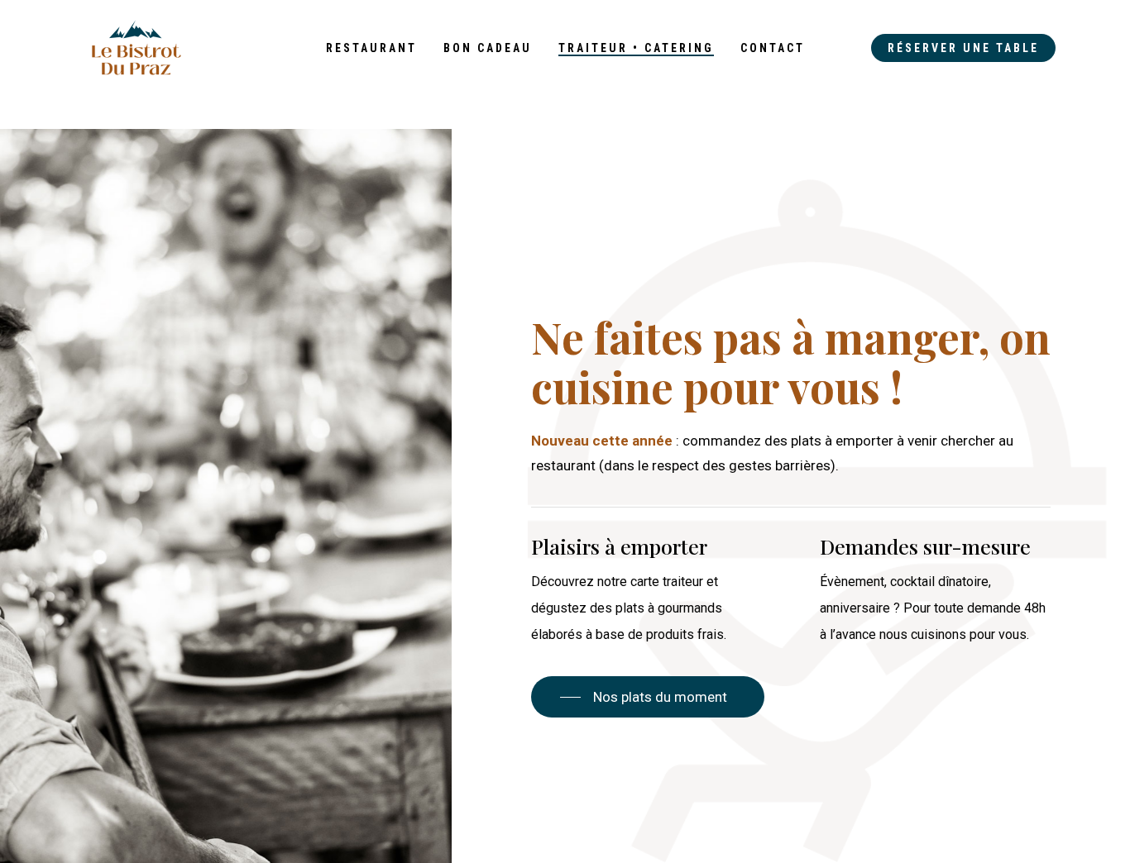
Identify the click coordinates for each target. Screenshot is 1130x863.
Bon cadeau (487, 48)
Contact (772, 48)
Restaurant (371, 48)
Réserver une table (963, 48)
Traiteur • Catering (636, 48)
